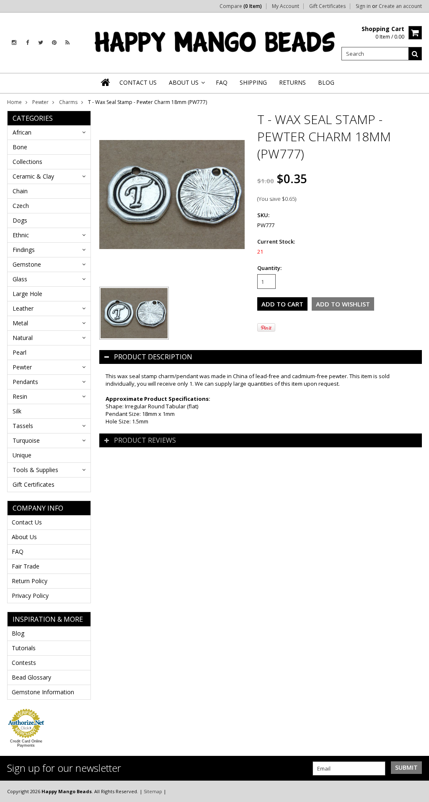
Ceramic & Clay (33, 176)
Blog (18, 633)
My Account (285, 6)
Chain (20, 191)
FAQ (17, 551)
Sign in (363, 6)
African (22, 132)
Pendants (25, 382)
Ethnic (21, 235)
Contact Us (27, 522)
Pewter (40, 102)
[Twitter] (40, 42)
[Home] (106, 82)
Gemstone (27, 264)
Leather (23, 308)
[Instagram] (14, 42)
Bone (20, 147)
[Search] (415, 53)
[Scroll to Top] (416, 791)
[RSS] (67, 42)
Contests (24, 663)
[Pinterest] (54, 42)
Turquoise (26, 440)
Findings (24, 250)
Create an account (400, 6)
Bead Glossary (31, 677)
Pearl (19, 352)
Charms (68, 102)
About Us (24, 537)
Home (14, 102)
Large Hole (27, 294)
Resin (20, 396)
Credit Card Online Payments (26, 743)
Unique (22, 455)
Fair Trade (25, 566)
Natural (23, 338)
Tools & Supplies (35, 470)
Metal (20, 323)
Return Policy (29, 581)
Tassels (23, 426)
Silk (17, 411)
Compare (241, 6)
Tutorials (24, 648)
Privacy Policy (30, 596)
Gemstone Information (43, 692)
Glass (20, 279)
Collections (27, 162)
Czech (21, 206)
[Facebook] (27, 42)
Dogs (20, 220)
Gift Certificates (327, 6)
